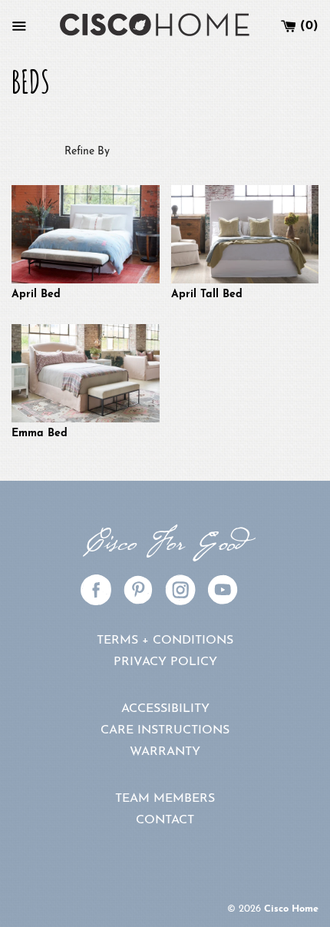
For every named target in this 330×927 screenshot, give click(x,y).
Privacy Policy (165, 662)
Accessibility (165, 709)
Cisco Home (291, 909)
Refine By (87, 151)
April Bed (36, 294)
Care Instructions (165, 730)
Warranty (165, 752)
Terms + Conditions (165, 640)
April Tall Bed (207, 294)
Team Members (165, 799)
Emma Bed (40, 433)
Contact (165, 820)
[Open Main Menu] (19, 26)
